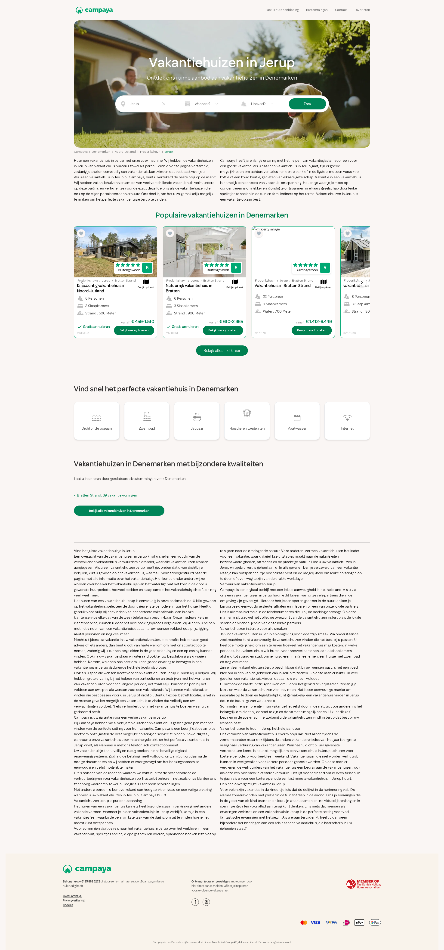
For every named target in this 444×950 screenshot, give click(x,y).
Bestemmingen (317, 10)
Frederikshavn (150, 152)
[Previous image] (82, 282)
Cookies (68, 905)
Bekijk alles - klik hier (222, 350)
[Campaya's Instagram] (206, 902)
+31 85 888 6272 (90, 881)
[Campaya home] (93, 10)
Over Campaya (72, 896)
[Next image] (361, 282)
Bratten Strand (125, 281)
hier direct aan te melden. (207, 886)
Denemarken (101, 152)
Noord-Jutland (125, 152)
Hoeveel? (258, 104)
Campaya (81, 152)
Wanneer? (202, 104)
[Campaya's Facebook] (195, 902)
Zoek (307, 104)
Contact (341, 10)
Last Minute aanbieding (282, 10)
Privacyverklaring (73, 900)
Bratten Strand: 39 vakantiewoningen (107, 495)
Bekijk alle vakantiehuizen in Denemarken (119, 510)
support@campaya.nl (144, 881)
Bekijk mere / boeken (134, 330)
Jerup (169, 152)
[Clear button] (163, 104)
